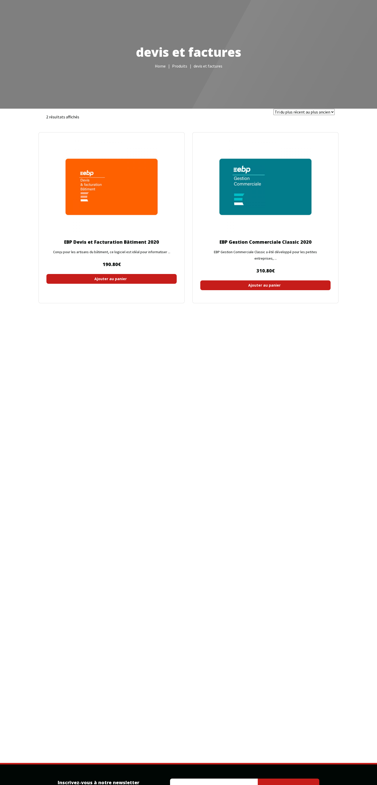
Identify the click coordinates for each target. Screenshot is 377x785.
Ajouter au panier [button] (110, 278)
